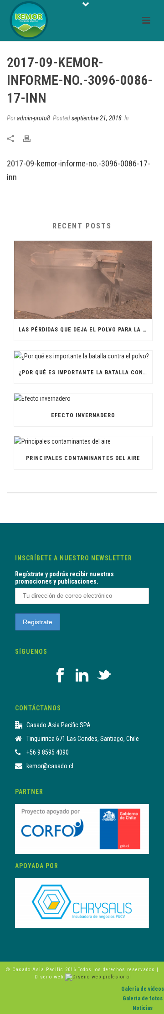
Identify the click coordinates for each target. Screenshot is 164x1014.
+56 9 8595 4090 (47, 752)
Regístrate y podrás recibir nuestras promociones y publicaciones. (64, 577)
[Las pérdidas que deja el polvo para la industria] (83, 279)
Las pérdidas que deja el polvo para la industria (85, 329)
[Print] (31, 138)
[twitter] (104, 675)
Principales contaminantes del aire (83, 458)
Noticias (143, 1008)
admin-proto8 (33, 118)
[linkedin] (82, 675)
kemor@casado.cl (49, 766)
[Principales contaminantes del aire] (83, 441)
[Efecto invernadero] (83, 398)
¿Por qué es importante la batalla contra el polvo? (85, 372)
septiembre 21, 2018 (97, 118)
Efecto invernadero (83, 415)
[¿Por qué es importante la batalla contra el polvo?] (83, 356)
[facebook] (60, 675)
